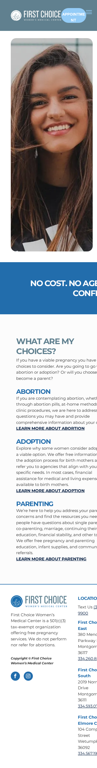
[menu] (89, 12)
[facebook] (15, 677)
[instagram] (28, 677)
